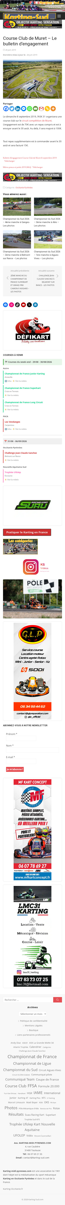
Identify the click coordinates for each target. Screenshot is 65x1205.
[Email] (35, 108)
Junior (13, 1097)
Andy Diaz (16, 1042)
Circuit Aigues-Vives (50, 1070)
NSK (41, 1102)
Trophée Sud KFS (32, 1119)
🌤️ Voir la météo (20, 381)
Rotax (56, 1108)
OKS (46, 1102)
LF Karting (51, 1098)
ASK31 (25, 1043)
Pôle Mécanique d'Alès (29, 1108)
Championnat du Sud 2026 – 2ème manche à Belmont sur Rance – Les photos (16, 255)
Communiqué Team (20, 1079)
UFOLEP (19, 1135)
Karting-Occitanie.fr (13, 1188)
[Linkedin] (17, 108)
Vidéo (29, 1135)
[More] (53, 108)
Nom (10, 745)
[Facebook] (6, 108)
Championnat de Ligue (32, 1063)
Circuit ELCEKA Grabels (21, 1075)
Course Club (15, 1085)
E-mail (10, 757)
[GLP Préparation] (32, 671)
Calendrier (35, 1047)
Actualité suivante (45, 277)
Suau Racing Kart (34, 1114)
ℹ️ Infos (8, 381)
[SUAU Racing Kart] (32, 505)
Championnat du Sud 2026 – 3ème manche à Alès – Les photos (47, 222)
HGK (29, 1093)
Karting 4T (23, 1097)
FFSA (32, 1085)
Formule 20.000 (48, 1086)
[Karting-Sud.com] (32, 6)
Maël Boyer (32, 1102)
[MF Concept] (32, 829)
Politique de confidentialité (33, 1020)
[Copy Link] (47, 108)
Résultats (16, 1114)
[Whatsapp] (29, 108)
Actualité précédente (20, 281)
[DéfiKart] (32, 330)
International (52, 1093)
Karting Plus (35, 1098)
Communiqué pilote (41, 1074)
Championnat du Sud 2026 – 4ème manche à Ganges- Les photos (16, 222)
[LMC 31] (32, 936)
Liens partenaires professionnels (33, 1034)
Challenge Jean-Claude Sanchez (32, 1051)
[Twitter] (12, 108)
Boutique (33, 1030)
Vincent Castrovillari (42, 1136)
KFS (44, 1097)
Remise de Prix (46, 1109)
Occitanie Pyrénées (24, 187)
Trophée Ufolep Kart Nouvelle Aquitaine (32, 1127)
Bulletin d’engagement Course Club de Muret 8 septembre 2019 (30, 158)
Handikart (22, 1093)
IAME (38, 1092)
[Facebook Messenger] (23, 108)
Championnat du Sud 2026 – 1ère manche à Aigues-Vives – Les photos (47, 255)
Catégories (47, 1047)
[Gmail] (41, 108)
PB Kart (53, 1102)
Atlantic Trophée (20, 1047)
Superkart (51, 1114)
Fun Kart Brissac (10, 1093)
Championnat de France (32, 1057)
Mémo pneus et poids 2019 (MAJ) (17, 167)
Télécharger (9, 161)
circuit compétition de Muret (37, 120)
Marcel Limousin (16, 1102)
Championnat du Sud (20, 1069)
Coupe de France (47, 1079)
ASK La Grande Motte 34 (41, 1042)
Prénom (11, 734)
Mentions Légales (33, 1025)
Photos (11, 1107)
